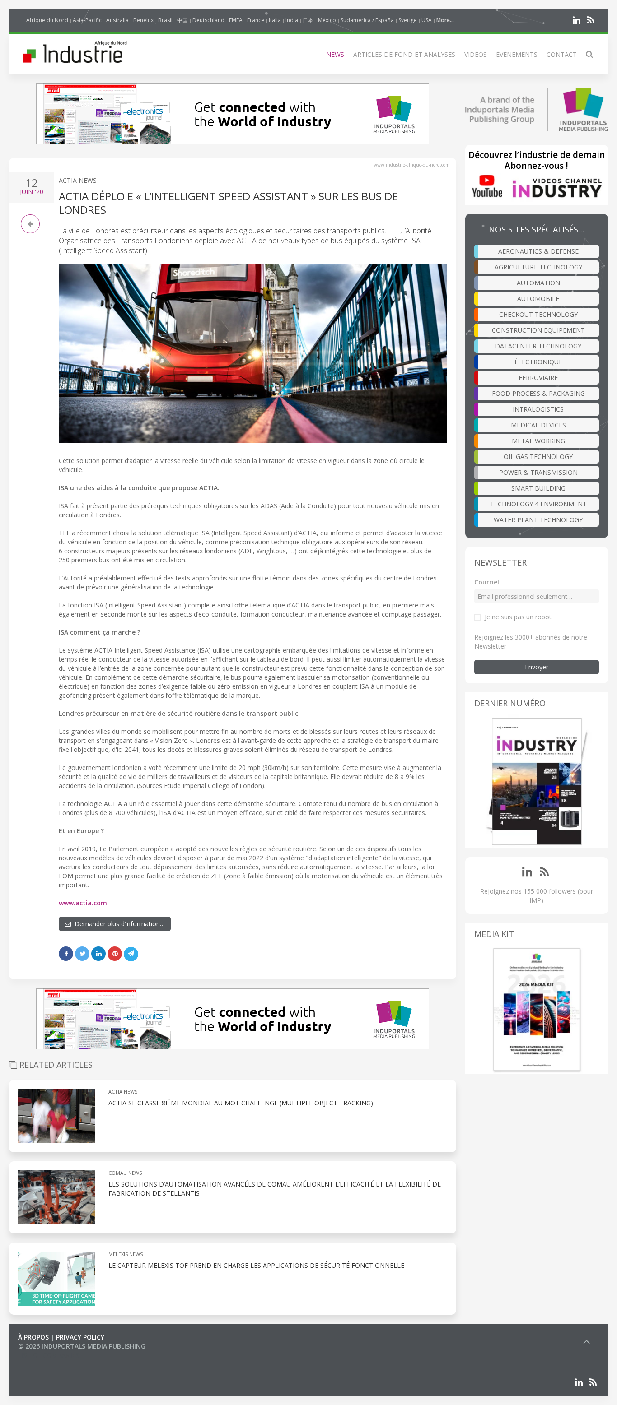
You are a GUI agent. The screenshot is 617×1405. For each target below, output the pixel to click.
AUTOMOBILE (538, 298)
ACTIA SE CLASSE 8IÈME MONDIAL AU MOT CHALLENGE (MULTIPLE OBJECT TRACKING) (240, 1103)
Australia (117, 20)
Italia (275, 20)
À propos (33, 1337)
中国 (182, 20)
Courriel (486, 582)
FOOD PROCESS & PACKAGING (538, 393)
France (255, 20)
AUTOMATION (538, 282)
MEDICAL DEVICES (538, 425)
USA (426, 20)
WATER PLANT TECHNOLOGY (538, 519)
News (335, 54)
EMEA (236, 20)
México (327, 20)
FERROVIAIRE (538, 377)
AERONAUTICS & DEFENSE (538, 251)
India (291, 20)
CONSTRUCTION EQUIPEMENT (538, 330)
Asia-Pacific (87, 20)
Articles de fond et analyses (404, 54)
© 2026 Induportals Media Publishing (81, 1346)
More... (445, 20)
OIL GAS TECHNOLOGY (538, 456)
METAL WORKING (538, 440)
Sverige (407, 20)
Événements (517, 54)
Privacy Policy (80, 1337)
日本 (308, 20)
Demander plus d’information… (118, 923)
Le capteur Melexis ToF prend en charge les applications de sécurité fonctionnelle (256, 1265)
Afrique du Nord (47, 20)
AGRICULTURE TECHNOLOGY (538, 267)
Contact (562, 54)
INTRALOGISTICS (538, 409)
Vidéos (475, 54)
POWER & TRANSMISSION (538, 472)
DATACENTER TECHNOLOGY (538, 346)
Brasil (165, 20)
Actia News (78, 180)
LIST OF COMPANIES (48, 1355)
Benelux (143, 20)
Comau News (125, 1172)
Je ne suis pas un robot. (519, 616)
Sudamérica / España (367, 20)
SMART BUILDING (538, 488)
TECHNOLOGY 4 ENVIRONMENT (538, 504)
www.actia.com (83, 903)
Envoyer (536, 667)
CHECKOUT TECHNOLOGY (538, 314)
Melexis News (125, 1254)
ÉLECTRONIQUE (538, 361)
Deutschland (208, 20)
